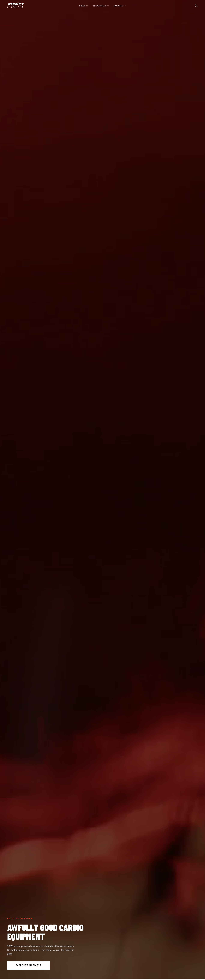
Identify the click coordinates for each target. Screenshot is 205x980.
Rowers (118, 5)
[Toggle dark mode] (196, 5)
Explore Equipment (28, 965)
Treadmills (99, 5)
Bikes (82, 5)
